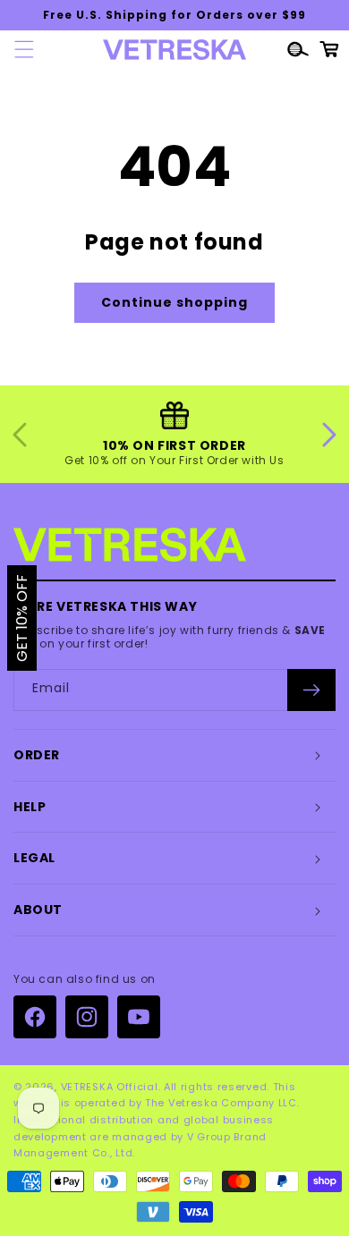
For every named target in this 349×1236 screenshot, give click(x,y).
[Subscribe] (311, 690)
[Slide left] (19, 434)
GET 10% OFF (22, 618)
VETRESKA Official (109, 1086)
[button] (18, 49)
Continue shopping (174, 302)
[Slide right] (329, 434)
